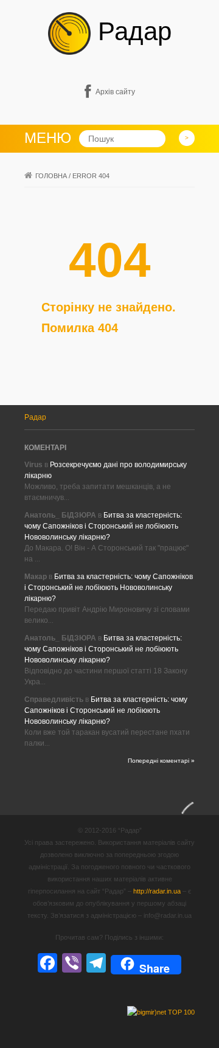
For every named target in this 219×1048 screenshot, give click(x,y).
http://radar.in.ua (157, 891)
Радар (131, 31)
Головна (51, 175)
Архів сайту (115, 92)
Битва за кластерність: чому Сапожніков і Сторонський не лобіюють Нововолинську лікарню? (103, 526)
